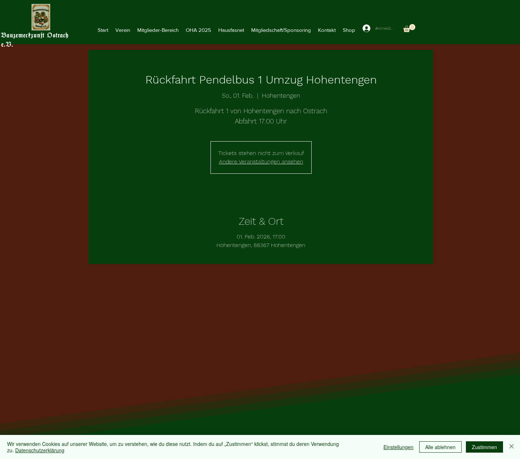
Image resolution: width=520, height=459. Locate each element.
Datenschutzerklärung (39, 450)
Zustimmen (484, 447)
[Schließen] (511, 447)
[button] (123, 30)
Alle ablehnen (440, 447)
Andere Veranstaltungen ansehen (261, 161)
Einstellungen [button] (398, 447)
